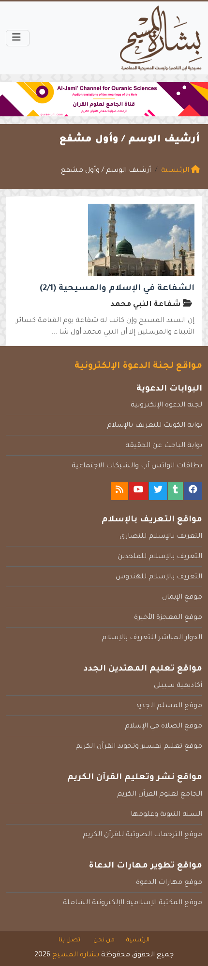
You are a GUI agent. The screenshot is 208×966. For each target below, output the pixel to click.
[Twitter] (158, 491)
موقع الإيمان (182, 598)
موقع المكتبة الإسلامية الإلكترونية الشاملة (132, 903)
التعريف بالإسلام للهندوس (159, 577)
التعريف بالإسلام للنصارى (160, 537)
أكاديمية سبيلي (178, 686)
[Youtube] (138, 491)
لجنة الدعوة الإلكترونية (166, 405)
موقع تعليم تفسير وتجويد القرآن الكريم (138, 747)
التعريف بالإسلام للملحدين (160, 557)
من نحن (104, 940)
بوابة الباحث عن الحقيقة (163, 446)
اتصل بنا (70, 940)
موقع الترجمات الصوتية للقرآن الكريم (142, 835)
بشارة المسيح (75, 955)
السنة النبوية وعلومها (166, 815)
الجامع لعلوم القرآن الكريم (159, 794)
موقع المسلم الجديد (168, 706)
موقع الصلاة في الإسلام (163, 726)
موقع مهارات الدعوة (169, 883)
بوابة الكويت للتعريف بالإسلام (154, 426)
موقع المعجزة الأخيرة (168, 618)
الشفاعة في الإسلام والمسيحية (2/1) (117, 289)
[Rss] (119, 491)
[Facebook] (193, 491)
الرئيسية (137, 940)
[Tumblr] (175, 491)
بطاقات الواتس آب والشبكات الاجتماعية (137, 466)
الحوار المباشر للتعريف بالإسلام (152, 638)
